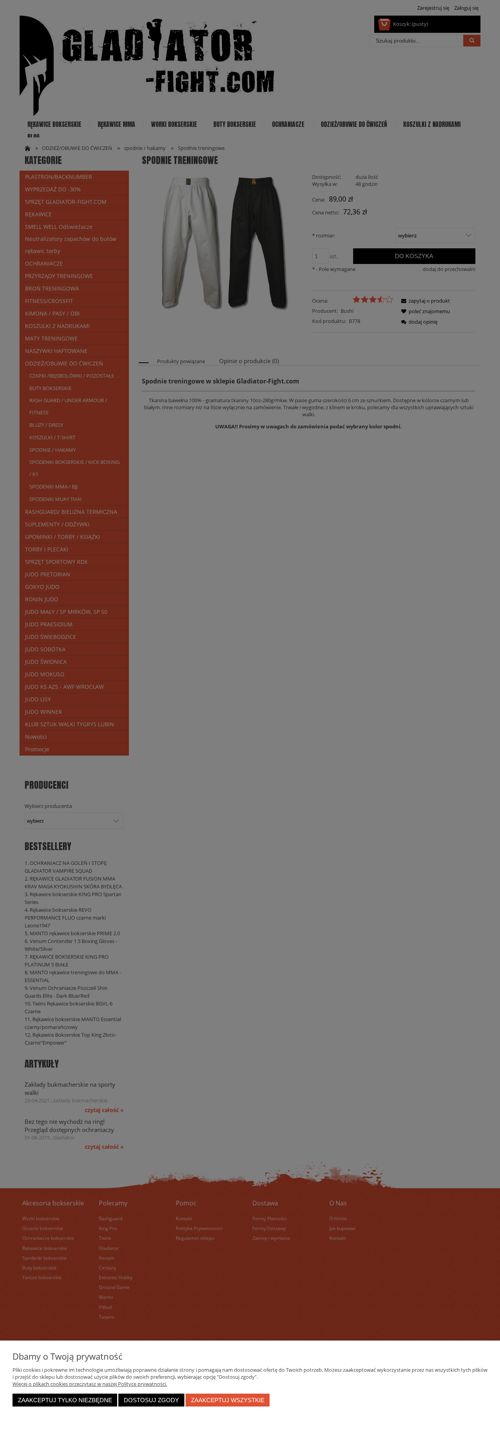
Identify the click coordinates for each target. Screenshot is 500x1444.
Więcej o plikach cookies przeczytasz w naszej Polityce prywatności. (89, 1383)
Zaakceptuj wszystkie (227, 1400)
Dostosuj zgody (151, 1400)
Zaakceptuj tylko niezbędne (65, 1400)
